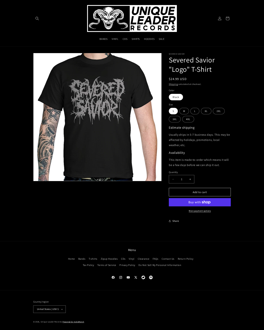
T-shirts (93, 258)
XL (206, 111)
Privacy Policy (127, 265)
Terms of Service (106, 265)
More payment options (200, 210)
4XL (188, 119)
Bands (81, 258)
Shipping (173, 84)
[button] (37, 18)
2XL (219, 111)
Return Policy (185, 258)
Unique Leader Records (51, 321)
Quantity (173, 172)
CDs (123, 258)
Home (71, 258)
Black (176, 97)
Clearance (143, 258)
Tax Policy (88, 265)
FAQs (155, 258)
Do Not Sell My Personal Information (159, 265)
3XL (175, 119)
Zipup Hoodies (109, 258)
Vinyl (131, 258)
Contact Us (168, 258)
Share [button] (175, 221)
